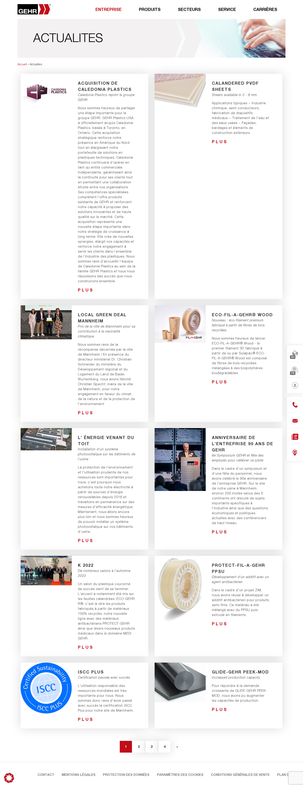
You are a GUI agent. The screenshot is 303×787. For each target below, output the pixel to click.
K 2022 (86, 565)
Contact (46, 774)
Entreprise (108, 9)
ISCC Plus (91, 671)
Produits (150, 9)
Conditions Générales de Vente (240, 774)
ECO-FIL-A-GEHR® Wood (242, 314)
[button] (9, 778)
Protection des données (126, 774)
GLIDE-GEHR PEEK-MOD (240, 671)
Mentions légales (78, 774)
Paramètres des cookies (180, 774)
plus (86, 289)
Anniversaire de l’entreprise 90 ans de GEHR (242, 443)
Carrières (265, 9)
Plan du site (288, 774)
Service (227, 9)
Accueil (22, 64)
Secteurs (189, 9)
